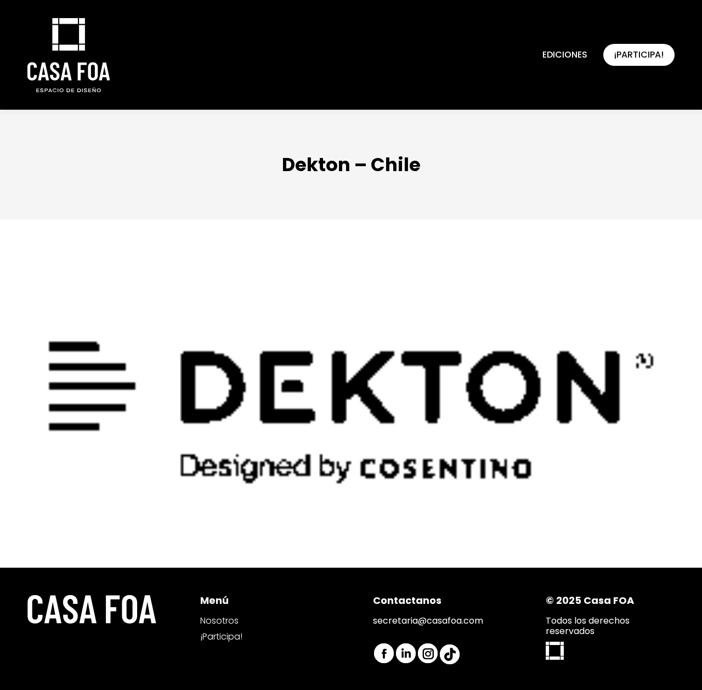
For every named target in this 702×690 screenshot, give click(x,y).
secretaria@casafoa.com (428, 620)
